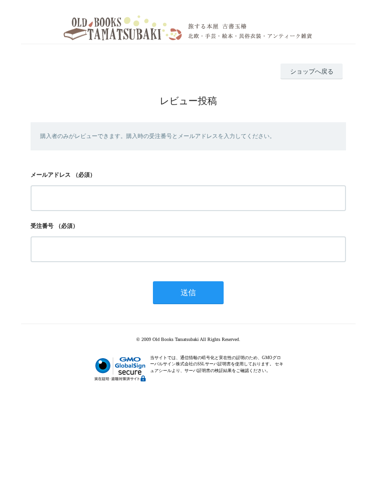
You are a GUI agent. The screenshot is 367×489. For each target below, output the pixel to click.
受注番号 (42, 226)
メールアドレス (51, 174)
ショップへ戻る (312, 71)
